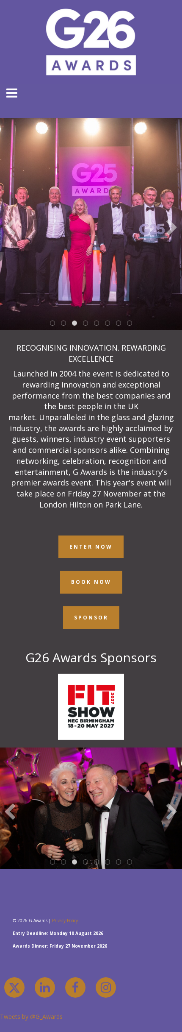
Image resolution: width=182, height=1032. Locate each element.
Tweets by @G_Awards (31, 1016)
